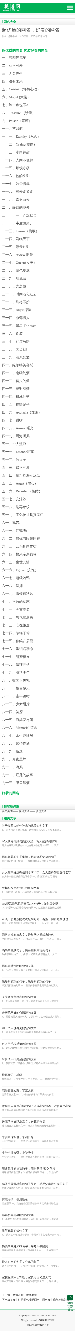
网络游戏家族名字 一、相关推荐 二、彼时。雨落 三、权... (31, 936)
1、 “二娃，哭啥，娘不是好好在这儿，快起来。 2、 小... (30, 967)
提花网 (29, 9)
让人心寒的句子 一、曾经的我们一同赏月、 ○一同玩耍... (30, 1263)
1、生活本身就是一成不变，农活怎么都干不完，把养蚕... (31, 999)
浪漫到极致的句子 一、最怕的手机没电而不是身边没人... (31, 983)
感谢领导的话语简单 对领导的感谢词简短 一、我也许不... (31, 1170)
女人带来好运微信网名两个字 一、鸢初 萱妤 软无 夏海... (36, 874)
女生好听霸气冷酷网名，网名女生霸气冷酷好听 (41, 1299)
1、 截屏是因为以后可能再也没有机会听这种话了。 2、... (31, 1030)
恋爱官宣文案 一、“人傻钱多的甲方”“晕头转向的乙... (29, 1092)
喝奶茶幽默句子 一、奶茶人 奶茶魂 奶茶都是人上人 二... (30, 952)
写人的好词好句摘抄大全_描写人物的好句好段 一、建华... (31, 843)
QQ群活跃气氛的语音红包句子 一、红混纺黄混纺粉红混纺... (32, 905)
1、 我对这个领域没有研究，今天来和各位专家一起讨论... (31, 1232)
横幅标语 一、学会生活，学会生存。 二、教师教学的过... (31, 1076)
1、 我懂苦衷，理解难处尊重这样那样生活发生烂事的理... (31, 1061)
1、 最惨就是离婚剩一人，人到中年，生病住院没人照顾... (31, 1014)
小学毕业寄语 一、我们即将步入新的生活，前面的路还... (31, 1154)
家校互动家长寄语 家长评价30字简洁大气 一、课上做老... (31, 1279)
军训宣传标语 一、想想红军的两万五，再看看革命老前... (31, 1139)
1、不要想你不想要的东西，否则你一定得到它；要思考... (31, 1217)
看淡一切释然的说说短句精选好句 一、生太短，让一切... (35, 921)
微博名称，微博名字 (25, 1295)
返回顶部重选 (70, 1306)
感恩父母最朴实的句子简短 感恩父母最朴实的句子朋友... (35, 1185)
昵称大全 (24, 811)
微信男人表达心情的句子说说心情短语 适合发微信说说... (36, 1108)
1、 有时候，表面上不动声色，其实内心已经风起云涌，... (31, 890)
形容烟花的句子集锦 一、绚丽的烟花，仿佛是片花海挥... (31, 858)
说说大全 (41, 811)
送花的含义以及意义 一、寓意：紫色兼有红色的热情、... (31, 1123)
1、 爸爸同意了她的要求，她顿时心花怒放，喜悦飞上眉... (31, 827)
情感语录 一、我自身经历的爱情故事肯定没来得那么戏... (31, 1201)
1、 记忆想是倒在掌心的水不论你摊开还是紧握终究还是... (31, 1045)
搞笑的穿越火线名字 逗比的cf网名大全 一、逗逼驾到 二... (31, 1248)
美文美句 (7, 811)
